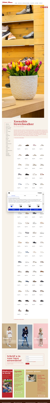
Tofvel (7, 146)
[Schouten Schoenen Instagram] (45, 7)
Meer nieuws (41, 395)
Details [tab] (25, 195)
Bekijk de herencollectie (25, 343)
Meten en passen (25, 3)
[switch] (20, 206)
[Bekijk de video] (7, 386)
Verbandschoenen (9, 150)
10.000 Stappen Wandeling (17, 376)
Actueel (36, 3)
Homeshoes (8, 135)
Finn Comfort (8, 131)
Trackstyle (7, 147)
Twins (7, 149)
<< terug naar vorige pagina (19, 137)
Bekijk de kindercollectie (39, 342)
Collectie (32, 3)
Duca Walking (8, 128)
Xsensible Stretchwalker (8, 155)
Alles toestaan (36, 209)
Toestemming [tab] (13, 195)
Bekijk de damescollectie (7, 342)
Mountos (7, 138)
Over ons (20, 3)
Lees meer (19, 381)
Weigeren (13, 209)
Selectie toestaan (25, 209)
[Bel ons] (47, 7)
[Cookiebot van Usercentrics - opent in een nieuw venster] (38, 193)
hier (16, 389)
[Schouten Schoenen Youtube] (41, 7)
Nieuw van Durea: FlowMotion (41, 376)
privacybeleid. (34, 361)
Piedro (7, 139)
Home (16, 3)
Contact (41, 3)
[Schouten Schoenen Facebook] (43, 7)
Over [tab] (36, 195)
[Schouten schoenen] (7, 2)
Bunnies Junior (8, 127)
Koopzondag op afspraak (17, 386)
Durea (44, 381)
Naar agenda (18, 392)
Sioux (7, 142)
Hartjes (7, 134)
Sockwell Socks (8, 143)
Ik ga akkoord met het (31, 361)
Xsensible (7, 153)
